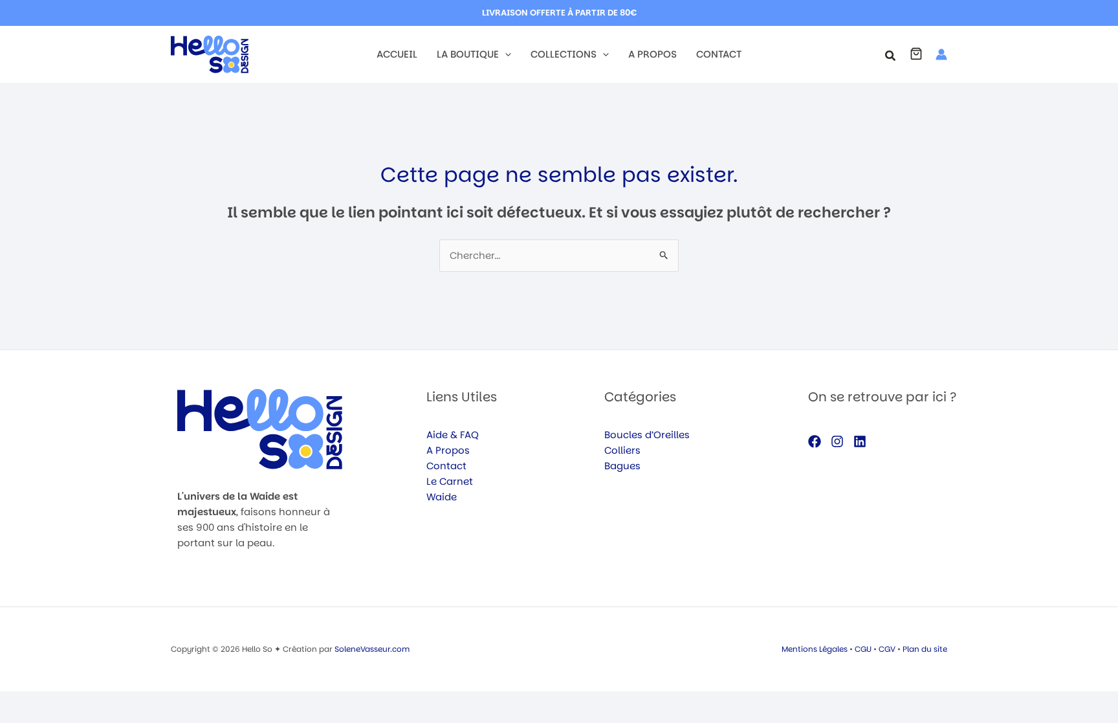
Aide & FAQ (452, 434)
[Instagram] (837, 441)
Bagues (622, 466)
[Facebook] (814, 441)
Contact (446, 466)
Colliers (622, 450)
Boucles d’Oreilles (647, 434)
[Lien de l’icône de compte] (941, 54)
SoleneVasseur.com (372, 648)
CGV (887, 648)
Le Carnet (449, 481)
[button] (505, 54)
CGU (863, 648)
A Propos (448, 450)
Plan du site (925, 648)
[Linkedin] (859, 441)
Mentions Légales (815, 648)
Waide (441, 497)
